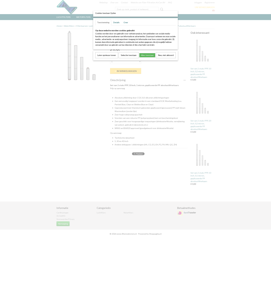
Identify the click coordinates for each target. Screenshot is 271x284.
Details (116, 22)
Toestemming (103, 22)
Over (126, 22)
